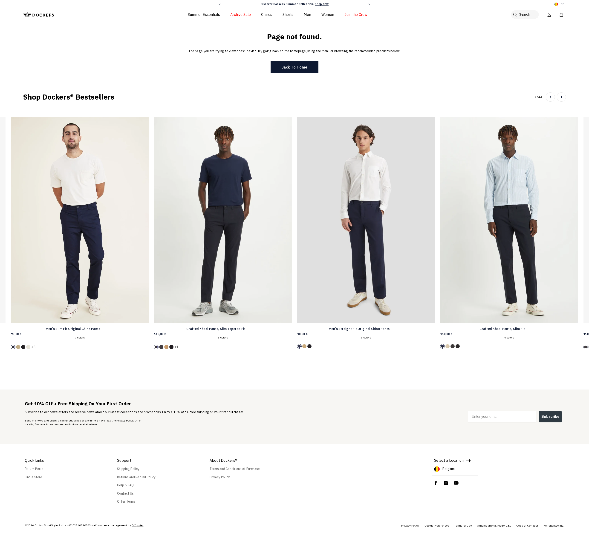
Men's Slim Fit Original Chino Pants (73, 329)
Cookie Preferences (436, 525)
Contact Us (125, 493)
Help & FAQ (125, 485)
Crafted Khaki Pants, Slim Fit (502, 329)
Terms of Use (463, 525)
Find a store (33, 477)
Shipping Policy (128, 469)
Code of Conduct (527, 525)
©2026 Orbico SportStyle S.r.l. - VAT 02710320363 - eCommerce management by (78, 525)
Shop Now (322, 4)
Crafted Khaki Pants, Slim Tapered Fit (215, 329)
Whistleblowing (553, 525)
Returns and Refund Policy (136, 477)
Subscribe (550, 416)
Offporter (137, 525)
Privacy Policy (124, 420)
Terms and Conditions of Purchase (235, 469)
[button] (220, 4)
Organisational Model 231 (494, 525)
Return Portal (35, 469)
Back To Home (294, 67)
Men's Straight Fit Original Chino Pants (359, 329)
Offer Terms (126, 501)
